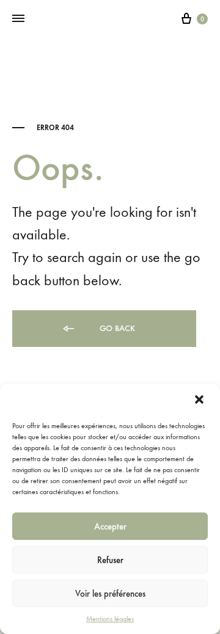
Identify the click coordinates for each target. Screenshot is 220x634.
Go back (116, 328)
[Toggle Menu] (18, 19)
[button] (200, 400)
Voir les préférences (110, 593)
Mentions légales (110, 618)
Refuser (110, 560)
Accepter (110, 526)
